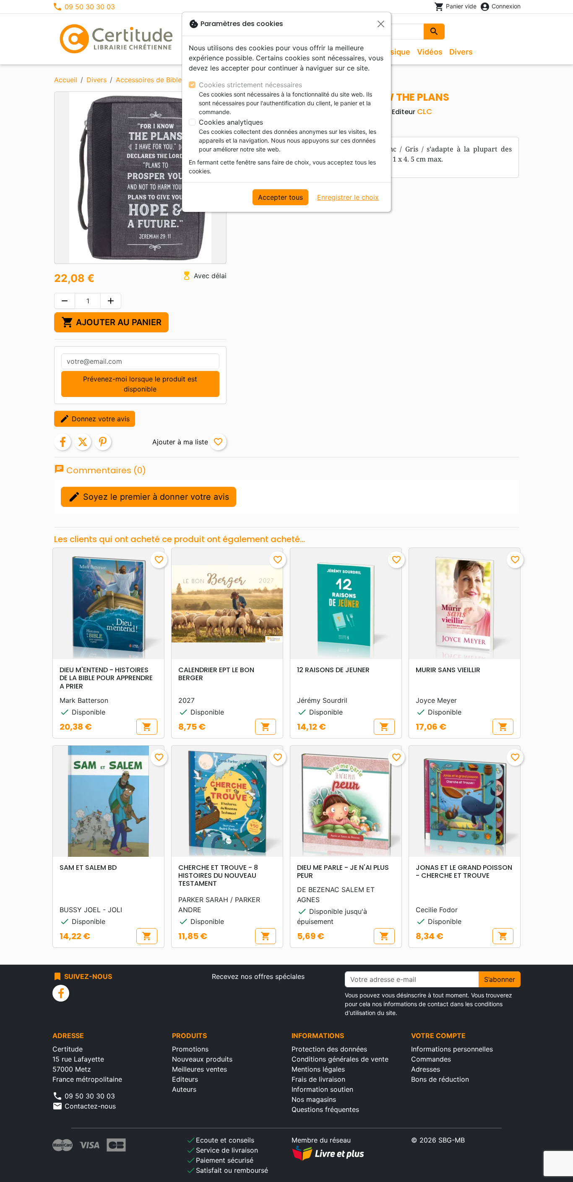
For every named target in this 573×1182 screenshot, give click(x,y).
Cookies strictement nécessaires (250, 85)
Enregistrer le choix (348, 197)
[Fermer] (381, 24)
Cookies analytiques (231, 122)
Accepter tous (280, 197)
